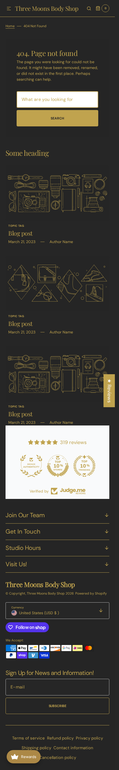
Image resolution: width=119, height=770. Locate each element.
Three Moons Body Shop (46, 593)
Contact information (73, 748)
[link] (57, 193)
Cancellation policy (57, 757)
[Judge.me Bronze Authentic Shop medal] (31, 466)
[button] (9, 9)
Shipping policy (36, 748)
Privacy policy (89, 738)
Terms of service (28, 738)
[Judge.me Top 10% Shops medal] (57, 466)
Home (10, 26)
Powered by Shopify (91, 593)
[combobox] (57, 99)
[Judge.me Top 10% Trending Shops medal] (84, 466)
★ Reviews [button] (109, 391)
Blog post (20, 233)
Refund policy (60, 738)
